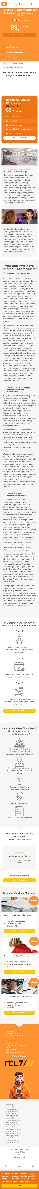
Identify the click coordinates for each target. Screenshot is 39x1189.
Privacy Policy (19, 1152)
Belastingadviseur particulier (15, 1035)
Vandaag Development (13, 1138)
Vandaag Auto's (11, 1104)
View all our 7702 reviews (19, 875)
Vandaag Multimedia (12, 1127)
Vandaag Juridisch (12, 1124)
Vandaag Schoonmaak (13, 1129)
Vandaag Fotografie (12, 1142)
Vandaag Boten (11, 1113)
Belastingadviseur (12, 1033)
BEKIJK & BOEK (19, 138)
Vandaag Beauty (11, 1111)
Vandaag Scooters (12, 1131)
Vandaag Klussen (12, 1107)
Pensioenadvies (11, 1050)
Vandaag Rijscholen (12, 1118)
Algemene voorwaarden (19, 1149)
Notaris (8, 1047)
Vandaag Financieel (12, 1136)
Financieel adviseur (12, 1041)
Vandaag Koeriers (12, 1109)
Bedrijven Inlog (19, 1157)
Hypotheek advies (12, 1043)
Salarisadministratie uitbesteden (16, 1052)
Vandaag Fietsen (11, 1122)
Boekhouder (10, 1038)
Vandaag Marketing (12, 1140)
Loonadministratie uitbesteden (16, 1045)
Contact (19, 1154)
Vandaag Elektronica (13, 1133)
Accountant (10, 1031)
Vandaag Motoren (12, 1116)
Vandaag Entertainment (13, 1120)
